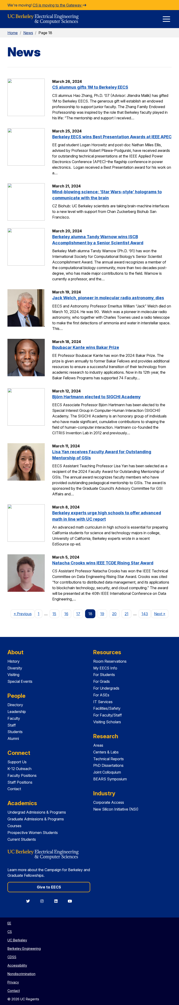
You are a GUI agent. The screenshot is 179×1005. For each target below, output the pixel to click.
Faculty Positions (22, 775)
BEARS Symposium (110, 779)
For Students (104, 674)
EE (9, 923)
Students (15, 731)
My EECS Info (105, 668)
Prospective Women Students (32, 832)
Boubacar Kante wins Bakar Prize (85, 347)
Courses (14, 825)
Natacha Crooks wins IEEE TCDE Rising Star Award (102, 562)
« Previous (24, 613)
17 (78, 613)
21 (126, 613)
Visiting (13, 674)
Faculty (13, 718)
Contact (14, 788)
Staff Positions (19, 782)
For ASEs (101, 695)
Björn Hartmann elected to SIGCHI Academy (96, 396)
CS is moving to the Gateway (58, 5)
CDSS (11, 957)
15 (54, 613)
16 (66, 613)
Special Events (19, 681)
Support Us (17, 762)
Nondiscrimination (21, 974)
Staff (11, 725)
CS (9, 932)
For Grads (101, 681)
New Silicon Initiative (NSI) (115, 809)
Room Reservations (110, 661)
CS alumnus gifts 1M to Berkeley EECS (90, 87)
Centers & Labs (106, 752)
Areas (98, 745)
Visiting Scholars (107, 722)
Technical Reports (108, 758)
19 (102, 613)
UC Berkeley (17, 940)
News (28, 32)
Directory (15, 704)
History (13, 661)
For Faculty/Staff (107, 715)
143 (144, 613)
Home (12, 32)
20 (114, 613)
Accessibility (17, 965)
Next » (161, 613)
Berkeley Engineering (24, 948)
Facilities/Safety (106, 708)
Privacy (13, 982)
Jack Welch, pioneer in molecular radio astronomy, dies (108, 297)
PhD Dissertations (108, 765)
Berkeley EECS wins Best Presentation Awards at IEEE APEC (112, 136)
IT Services (103, 701)
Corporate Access (108, 802)
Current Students (21, 839)
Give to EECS (49, 887)
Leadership (16, 711)
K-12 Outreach (19, 768)
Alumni (13, 738)
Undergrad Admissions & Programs (36, 812)
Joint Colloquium (107, 772)
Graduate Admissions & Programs (35, 819)
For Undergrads (106, 688)
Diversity (14, 668)
